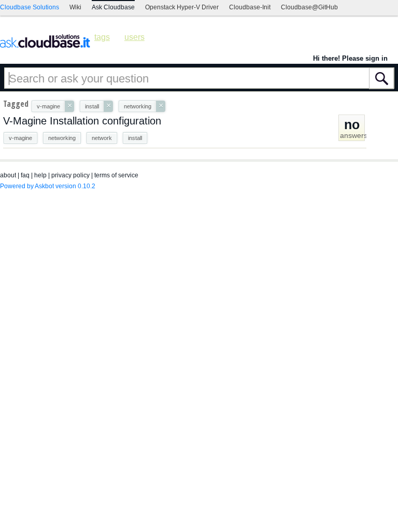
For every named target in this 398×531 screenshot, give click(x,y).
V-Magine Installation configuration (82, 121)
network (102, 138)
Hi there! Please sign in (350, 58)
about (8, 175)
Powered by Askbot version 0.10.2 (47, 186)
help (40, 175)
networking (62, 138)
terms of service (116, 175)
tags (102, 37)
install (135, 138)
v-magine (20, 138)
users (134, 37)
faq (25, 175)
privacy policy (70, 175)
